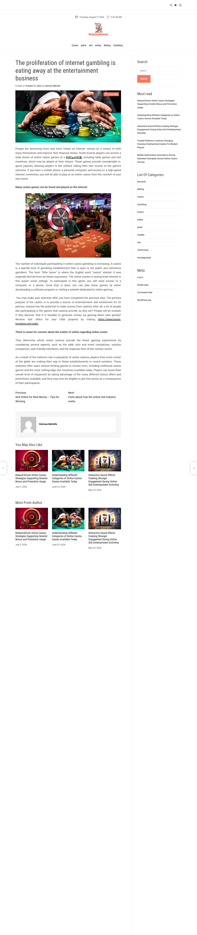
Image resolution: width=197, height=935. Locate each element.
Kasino (140, 212)
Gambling (118, 45)
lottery (98, 45)
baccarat (141, 181)
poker (83, 45)
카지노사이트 (74, 157)
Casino (75, 45)
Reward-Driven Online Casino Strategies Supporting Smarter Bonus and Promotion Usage (31, 478)
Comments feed (144, 292)
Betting (107, 45)
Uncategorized (144, 257)
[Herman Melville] (28, 424)
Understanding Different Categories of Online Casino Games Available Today (67, 478)
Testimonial (142, 250)
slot (90, 45)
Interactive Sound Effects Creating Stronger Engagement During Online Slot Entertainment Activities (103, 479)
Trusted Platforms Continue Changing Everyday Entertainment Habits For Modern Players (157, 144)
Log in (140, 277)
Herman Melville (52, 86)
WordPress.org (144, 300)
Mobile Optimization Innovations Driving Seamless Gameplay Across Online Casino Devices (157, 158)
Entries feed (142, 285)
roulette (140, 235)
